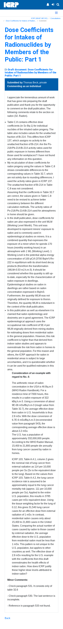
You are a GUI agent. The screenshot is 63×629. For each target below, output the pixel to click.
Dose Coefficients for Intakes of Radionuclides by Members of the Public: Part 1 (29, 44)
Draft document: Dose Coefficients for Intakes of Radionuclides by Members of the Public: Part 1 (30, 72)
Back (7, 618)
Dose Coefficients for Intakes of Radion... (20, 21)
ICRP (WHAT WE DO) (39, 18)
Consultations (55, 18)
